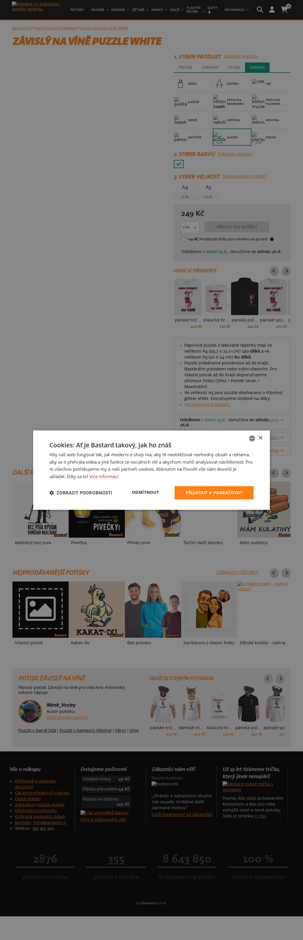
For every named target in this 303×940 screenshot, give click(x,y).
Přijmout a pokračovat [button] (214, 492)
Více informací (103, 476)
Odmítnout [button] (145, 492)
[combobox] (252, 438)
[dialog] (151, 470)
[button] (80, 492)
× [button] (260, 438)
